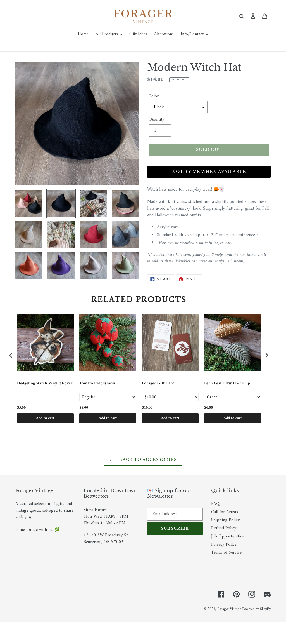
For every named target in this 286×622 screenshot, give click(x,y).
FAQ (215, 504)
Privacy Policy (224, 544)
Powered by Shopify (256, 609)
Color (154, 96)
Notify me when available (209, 171)
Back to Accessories (147, 459)
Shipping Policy (225, 520)
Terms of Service (226, 553)
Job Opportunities (227, 536)
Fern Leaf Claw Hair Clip (227, 384)
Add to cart (45, 418)
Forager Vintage (229, 609)
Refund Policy (223, 528)
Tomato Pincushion (97, 384)
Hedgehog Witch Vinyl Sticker (45, 384)
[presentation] (11, 355)
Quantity (156, 119)
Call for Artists (224, 512)
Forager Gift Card (158, 384)
